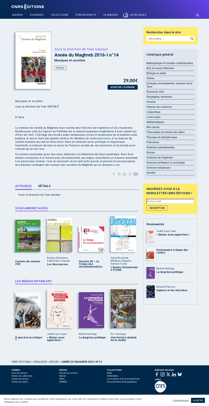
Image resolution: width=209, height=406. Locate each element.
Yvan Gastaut (97, 49)
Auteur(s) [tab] (23, 186)
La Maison (111, 15)
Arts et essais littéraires (160, 68)
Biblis (109, 373)
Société (150, 172)
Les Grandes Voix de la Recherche (123, 379)
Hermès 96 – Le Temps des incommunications (90, 264)
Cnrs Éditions (20, 361)
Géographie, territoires (159, 96)
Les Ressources (57, 264)
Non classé (152, 127)
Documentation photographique (122, 382)
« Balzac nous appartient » (55, 338)
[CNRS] (160, 392)
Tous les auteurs (19, 373)
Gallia (62, 379)
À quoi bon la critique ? (28, 338)
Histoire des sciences (159, 106)
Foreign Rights (86, 15)
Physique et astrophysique (161, 137)
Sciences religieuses (158, 167)
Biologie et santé (156, 73)
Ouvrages (37, 15)
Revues (60, 67)
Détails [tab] (44, 186)
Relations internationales (160, 147)
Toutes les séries (19, 382)
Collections (59, 15)
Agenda (17, 15)
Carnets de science (68, 373)
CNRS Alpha (112, 376)
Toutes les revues (19, 379)
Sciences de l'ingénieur (159, 157)
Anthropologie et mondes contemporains (169, 63)
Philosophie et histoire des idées (165, 132)
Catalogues (138, 15)
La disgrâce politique (92, 337)
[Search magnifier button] (197, 15)
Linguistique (153, 112)
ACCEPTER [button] (198, 400)
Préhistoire (152, 142)
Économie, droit (155, 91)
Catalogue (40, 361)
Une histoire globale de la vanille (124, 338)
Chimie (150, 78)
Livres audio (153, 117)
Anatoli (62, 376)
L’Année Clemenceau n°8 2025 (124, 268)
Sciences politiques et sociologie (165, 162)
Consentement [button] (181, 400)
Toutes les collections (22, 376)
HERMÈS (63, 382)
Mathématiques (155, 122)
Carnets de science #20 (27, 262)
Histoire (151, 101)
